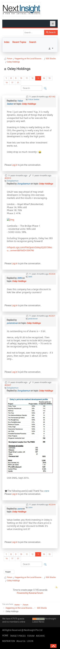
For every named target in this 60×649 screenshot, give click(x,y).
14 (44, 78)
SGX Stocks (42, 608)
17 (12, 82)
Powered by (22, 593)
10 (21, 78)
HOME (5, 635)
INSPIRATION (8, 641)
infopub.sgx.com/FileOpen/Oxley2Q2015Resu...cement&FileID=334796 (29, 249)
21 (18, 82)
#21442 (52, 97)
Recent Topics (19, 42)
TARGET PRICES (18, 636)
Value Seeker (33, 99)
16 (7, 82)
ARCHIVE (40, 636)
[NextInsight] (21, 9)
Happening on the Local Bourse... (20, 608)
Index (6, 42)
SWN (30, 277)
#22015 (8, 178)
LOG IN (30, 641)
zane (46, 491)
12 (32, 78)
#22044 (52, 505)
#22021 (52, 316)
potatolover (33, 319)
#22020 (52, 274)
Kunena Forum (36, 593)
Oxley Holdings (29, 104)
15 (49, 78)
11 (27, 78)
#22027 (8, 385)
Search (52, 32)
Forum (25, 605)
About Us (20, 641)
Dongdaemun (12, 181)
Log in (14, 165)
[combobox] (34, 32)
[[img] (10, 219)
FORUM (30, 636)
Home (17, 605)
